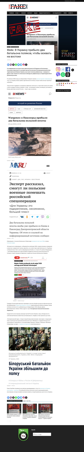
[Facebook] (8, 65)
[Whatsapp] (16, 65)
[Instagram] (23, 65)
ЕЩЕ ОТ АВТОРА (26, 400)
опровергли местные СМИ (38, 241)
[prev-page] (8, 421)
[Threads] (26, 65)
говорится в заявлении (24, 324)
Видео (35, 13)
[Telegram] (21, 65)
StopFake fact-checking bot (63, 90)
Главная (11, 13)
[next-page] (10, 421)
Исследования (57, 13)
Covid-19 (70, 13)
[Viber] (11, 65)
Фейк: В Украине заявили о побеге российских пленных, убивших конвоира (14, 416)
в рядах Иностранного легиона (23, 305)
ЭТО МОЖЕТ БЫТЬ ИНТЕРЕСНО (15, 400)
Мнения (23, 13)
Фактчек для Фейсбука (15, 46)
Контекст (29, 13)
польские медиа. (11, 243)
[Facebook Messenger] (18, 65)
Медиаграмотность (44, 13)
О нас (16, 13)
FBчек (65, 13)
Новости (8, 46)
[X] (13, 65)
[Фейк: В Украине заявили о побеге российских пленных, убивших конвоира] (14, 409)
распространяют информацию (44, 78)
